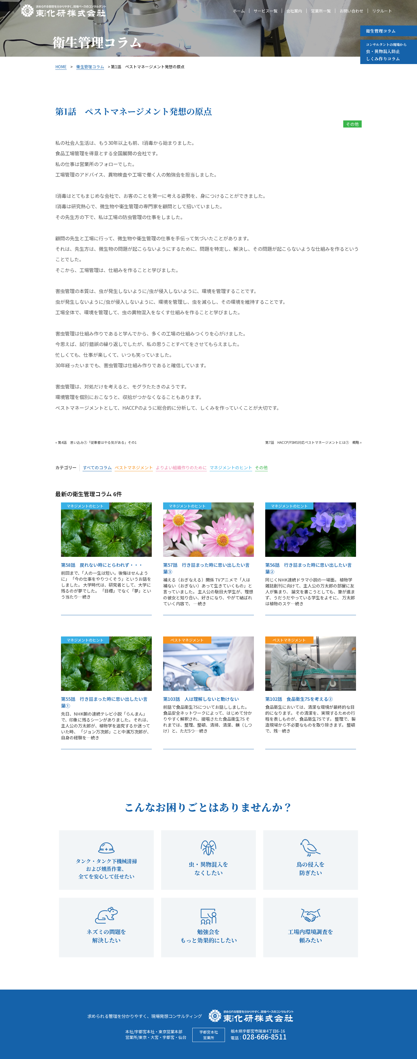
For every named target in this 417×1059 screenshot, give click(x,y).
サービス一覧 (265, 11)
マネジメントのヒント (231, 467)
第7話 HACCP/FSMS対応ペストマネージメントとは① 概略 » (313, 442)
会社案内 (294, 11)
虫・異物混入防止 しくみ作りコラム (386, 51)
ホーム (239, 11)
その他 (352, 124)
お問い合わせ (351, 11)
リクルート (382, 11)
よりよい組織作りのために (181, 467)
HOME (61, 66)
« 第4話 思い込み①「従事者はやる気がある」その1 (96, 442)
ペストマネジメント (134, 467)
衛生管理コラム (381, 31)
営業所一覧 (321, 11)
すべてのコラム (97, 467)
